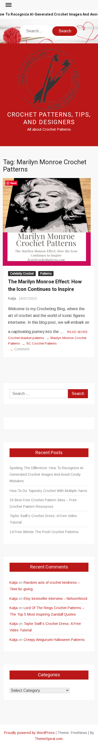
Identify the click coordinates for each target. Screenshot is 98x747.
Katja (12, 298)
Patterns (46, 273)
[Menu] (8, 5)
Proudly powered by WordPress (29, 733)
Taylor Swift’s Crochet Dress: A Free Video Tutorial (43, 519)
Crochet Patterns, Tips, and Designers (48, 118)
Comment (21, 349)
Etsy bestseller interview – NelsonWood (55, 599)
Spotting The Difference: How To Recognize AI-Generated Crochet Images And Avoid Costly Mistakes (47, 474)
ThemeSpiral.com (49, 739)
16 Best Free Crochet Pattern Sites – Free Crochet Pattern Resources (43, 503)
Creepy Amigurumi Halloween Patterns (54, 640)
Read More (77, 332)
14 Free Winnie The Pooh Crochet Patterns (44, 532)
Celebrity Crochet (22, 273)
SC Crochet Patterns (41, 343)
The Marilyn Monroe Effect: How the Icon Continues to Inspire (45, 285)
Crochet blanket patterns (26, 338)
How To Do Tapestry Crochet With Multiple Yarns (48, 491)
